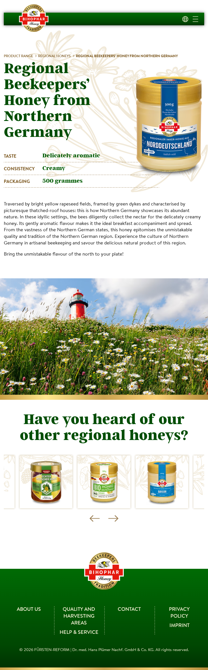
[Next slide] (113, 518)
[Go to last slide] (95, 518)
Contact (129, 609)
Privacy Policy (179, 612)
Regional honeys (54, 55)
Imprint (179, 625)
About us (29, 609)
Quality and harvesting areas (79, 615)
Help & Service (79, 632)
